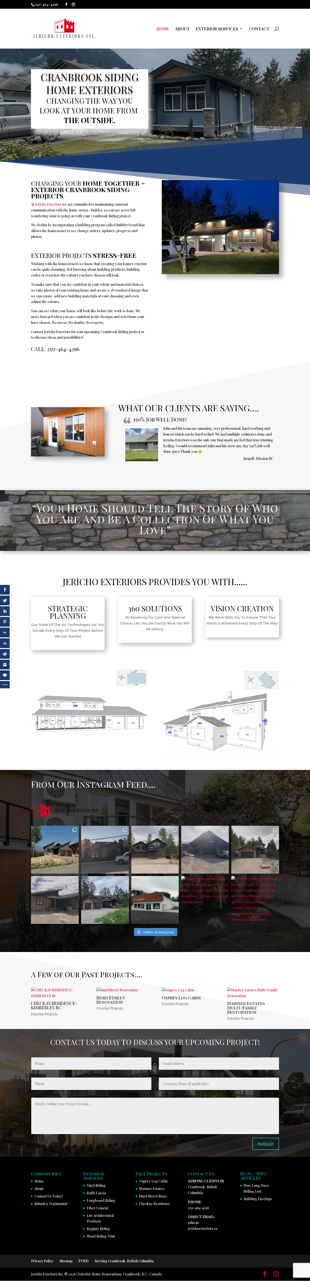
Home (39, 1181)
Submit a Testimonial (50, 1203)
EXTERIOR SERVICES (217, 29)
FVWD (83, 1261)
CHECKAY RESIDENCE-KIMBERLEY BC (54, 1005)
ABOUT (182, 29)
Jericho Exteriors (48, 204)
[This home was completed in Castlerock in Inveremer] (55, 850)
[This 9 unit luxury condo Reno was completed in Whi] (105, 850)
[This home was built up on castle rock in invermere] (205, 850)
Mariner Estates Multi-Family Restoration (246, 1007)
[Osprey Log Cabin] (188, 990)
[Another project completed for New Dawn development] (105, 900)
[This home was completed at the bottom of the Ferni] (155, 850)
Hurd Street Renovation (110, 999)
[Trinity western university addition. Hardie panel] (205, 900)
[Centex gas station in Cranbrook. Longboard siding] (155, 900)
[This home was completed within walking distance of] (255, 850)
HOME (162, 29)
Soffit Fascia (96, 1193)
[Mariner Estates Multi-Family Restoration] (253, 993)
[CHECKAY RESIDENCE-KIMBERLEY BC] (57, 993)
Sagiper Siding (98, 1228)
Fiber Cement (97, 1208)
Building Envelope (258, 1199)
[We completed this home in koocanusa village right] (55, 900)
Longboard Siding (101, 1200)
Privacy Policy (42, 1261)
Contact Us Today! (48, 1196)
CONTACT (259, 29)
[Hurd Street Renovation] (122, 990)
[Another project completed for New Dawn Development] (255, 900)
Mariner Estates (151, 1188)
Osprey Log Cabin (181, 997)
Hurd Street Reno (153, 1196)
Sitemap (66, 1261)
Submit (266, 1143)
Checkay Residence (154, 1203)
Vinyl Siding (96, 1185)
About (39, 1188)
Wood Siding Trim (101, 1236)
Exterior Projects (44, 1014)
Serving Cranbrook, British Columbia (124, 1261)
